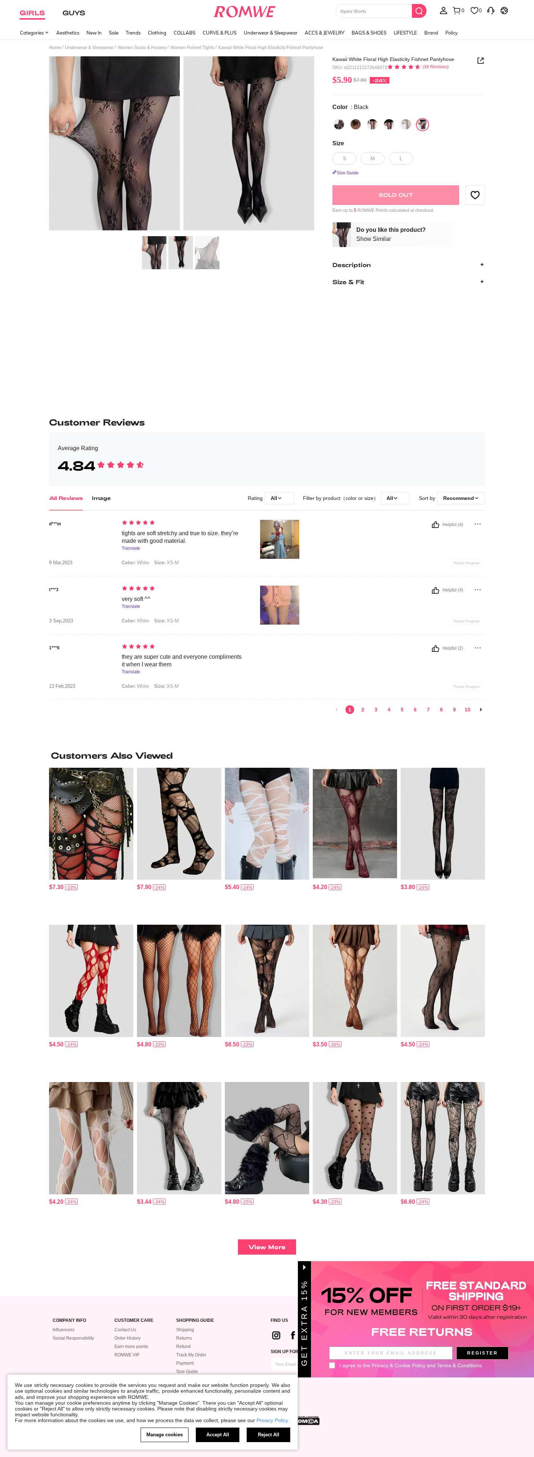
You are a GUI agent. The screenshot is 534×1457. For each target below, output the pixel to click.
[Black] (338, 124)
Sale (113, 33)
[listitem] (91, 843)
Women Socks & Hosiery (142, 47)
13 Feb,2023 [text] (62, 686)
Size (338, 143)
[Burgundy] (389, 124)
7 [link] (428, 710)
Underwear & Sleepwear (271, 33)
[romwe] (244, 10)
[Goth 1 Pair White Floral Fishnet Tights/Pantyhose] (355, 824)
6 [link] (415, 710)
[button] (475, 195)
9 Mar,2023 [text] (60, 562)
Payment (185, 1363)
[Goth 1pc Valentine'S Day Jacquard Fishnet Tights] (443, 824)
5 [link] (402, 710)
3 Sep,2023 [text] (61, 620)
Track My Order (191, 1354)
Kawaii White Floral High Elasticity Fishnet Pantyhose (393, 59)
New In (94, 33)
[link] (336, 709)
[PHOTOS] (181, 144)
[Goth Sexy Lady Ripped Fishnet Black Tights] (91, 981)
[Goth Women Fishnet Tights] (443, 981)
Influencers (63, 1329)
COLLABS (184, 33)
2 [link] (362, 710)
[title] (267, 755)
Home (55, 47)
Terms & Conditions (459, 1365)
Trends (133, 33)
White (135, 562)
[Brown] (372, 124)
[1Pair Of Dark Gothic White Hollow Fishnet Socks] (91, 1138)
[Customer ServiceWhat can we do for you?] (490, 10)
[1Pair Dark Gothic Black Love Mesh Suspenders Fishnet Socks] (267, 1138)
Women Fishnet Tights (192, 47)
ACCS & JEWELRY (324, 33)
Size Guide (187, 1371)
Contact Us (125, 1329)
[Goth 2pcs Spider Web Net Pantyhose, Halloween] (443, 1138)
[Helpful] (435, 524)
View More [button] (267, 1246)
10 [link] (467, 710)
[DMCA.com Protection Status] (307, 1420)
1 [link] (349, 710)
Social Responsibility (73, 1338)
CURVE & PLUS (219, 33)
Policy (451, 33)
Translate (131, 548)
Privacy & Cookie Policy (398, 1365)
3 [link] (376, 710)
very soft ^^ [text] (136, 599)
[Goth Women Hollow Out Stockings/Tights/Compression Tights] (267, 824)
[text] (184, 523)
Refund (183, 1346)
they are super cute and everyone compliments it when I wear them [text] (182, 660)
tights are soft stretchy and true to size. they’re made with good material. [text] (180, 537)
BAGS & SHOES (369, 33)
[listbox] (443, 10)
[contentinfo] (56, 887)
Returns (184, 1338)
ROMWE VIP (126, 1354)
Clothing (157, 33)
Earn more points (131, 1346)
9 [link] (454, 710)
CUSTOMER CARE (133, 1320)
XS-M (166, 562)
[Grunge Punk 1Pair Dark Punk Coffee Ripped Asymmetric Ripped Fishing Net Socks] (355, 981)
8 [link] (441, 710)
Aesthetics (67, 33)
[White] (405, 124)
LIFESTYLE (405, 33)
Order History (127, 1338)
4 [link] (389, 710)
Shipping (185, 1329)
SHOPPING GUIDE (195, 1320)
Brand (431, 33)
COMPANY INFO (69, 1320)
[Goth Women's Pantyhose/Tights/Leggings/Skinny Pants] (179, 1138)
